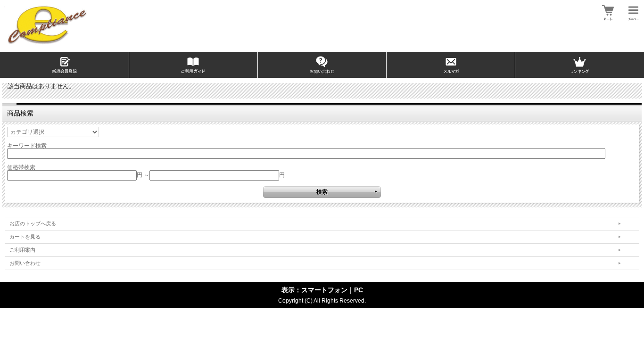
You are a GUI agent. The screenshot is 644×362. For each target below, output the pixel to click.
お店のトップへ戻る (32, 223)
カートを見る (25, 236)
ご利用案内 (22, 250)
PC (358, 290)
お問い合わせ (25, 263)
